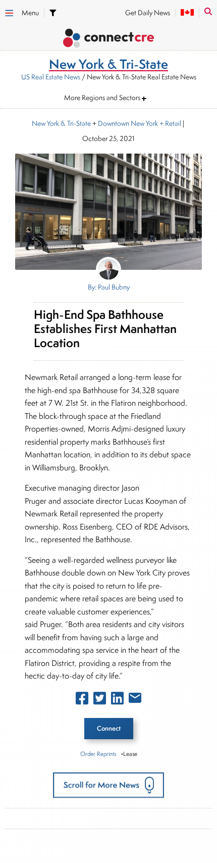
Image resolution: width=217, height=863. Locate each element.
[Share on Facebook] (82, 700)
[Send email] (135, 699)
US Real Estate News (50, 76)
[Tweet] (99, 700)
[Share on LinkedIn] (117, 700)
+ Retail (169, 123)
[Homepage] (108, 39)
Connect (109, 728)
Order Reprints (98, 753)
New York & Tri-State (61, 123)
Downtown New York (128, 123)
